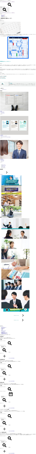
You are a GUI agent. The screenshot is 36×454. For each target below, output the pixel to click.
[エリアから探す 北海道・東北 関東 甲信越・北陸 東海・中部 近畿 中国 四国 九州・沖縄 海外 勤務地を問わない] (3, 347)
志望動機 (12, 194)
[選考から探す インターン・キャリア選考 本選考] (3, 441)
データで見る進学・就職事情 (3, 78)
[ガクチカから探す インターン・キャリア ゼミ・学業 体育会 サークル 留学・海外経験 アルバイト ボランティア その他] (3, 442)
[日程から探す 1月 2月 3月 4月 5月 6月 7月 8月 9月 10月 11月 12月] (2, 419)
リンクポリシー (2, 328)
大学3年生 (6, 184)
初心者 (5, 227)
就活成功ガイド (2, 15)
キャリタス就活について (3, 327)
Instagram (18, 315)
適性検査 (6, 268)
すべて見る (1, 174)
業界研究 (3, 227)
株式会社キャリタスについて (4, 332)
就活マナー (8, 237)
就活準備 (3, 184)
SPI (11, 268)
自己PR (10, 184)
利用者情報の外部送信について (4, 333)
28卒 (8, 184)
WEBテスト (12, 278)
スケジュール (5, 89)
